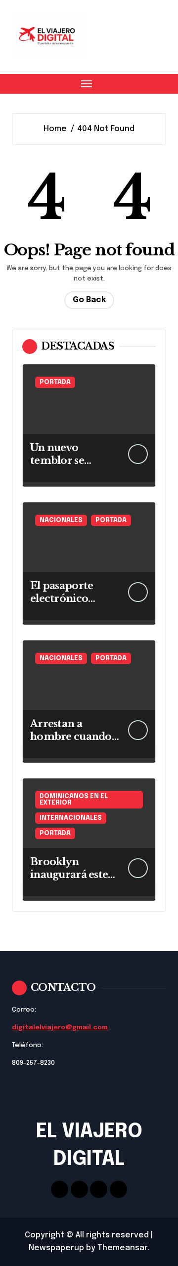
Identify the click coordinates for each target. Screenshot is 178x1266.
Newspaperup (56, 1248)
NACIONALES (61, 520)
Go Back (89, 300)
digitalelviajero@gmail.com (60, 1027)
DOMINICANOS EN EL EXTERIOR (74, 799)
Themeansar (122, 1248)
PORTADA (55, 382)
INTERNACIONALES (71, 818)
